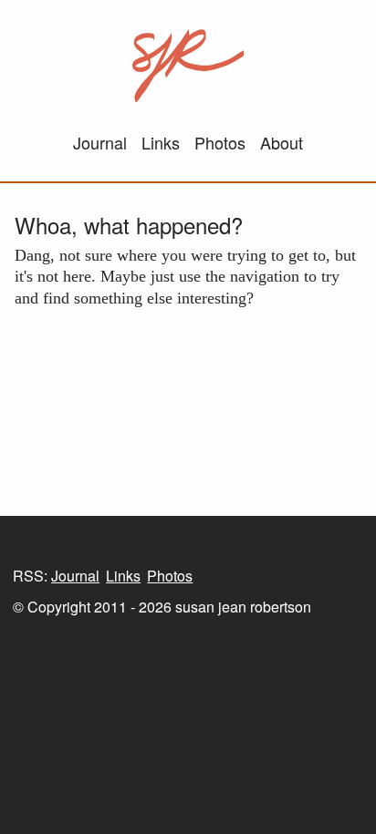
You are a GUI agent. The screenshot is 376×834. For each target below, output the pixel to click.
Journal (100, 142)
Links (160, 142)
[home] (188, 65)
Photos (219, 142)
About (281, 142)
